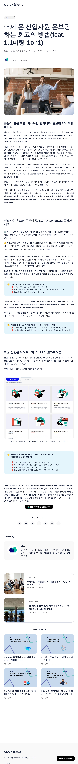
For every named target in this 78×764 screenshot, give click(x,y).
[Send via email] (52, 523)
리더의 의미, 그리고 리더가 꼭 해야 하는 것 (30, 287)
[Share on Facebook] (19, 523)
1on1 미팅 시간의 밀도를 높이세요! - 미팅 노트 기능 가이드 (37, 470)
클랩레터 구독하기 (66, 758)
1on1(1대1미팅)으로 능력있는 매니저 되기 (30, 292)
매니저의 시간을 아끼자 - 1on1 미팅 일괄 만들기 (32, 462)
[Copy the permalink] (58, 523)
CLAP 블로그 (13, 4)
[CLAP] (12, 550)
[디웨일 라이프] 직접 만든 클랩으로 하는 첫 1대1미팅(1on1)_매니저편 (40, 328)
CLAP (11, 58)
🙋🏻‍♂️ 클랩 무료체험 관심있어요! (39, 507)
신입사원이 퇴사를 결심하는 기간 (21, 190)
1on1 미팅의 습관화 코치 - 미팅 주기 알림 (30, 467)
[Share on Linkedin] (45, 523)
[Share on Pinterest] (32, 523)
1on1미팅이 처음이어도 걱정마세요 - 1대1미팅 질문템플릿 (36, 465)
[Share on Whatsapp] (39, 523)
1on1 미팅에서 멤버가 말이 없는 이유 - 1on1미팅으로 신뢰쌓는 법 (39, 289)
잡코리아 (48, 150)
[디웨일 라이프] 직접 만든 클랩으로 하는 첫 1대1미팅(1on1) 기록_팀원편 (42, 330)
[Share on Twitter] (26, 523)
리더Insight (9, 18)
